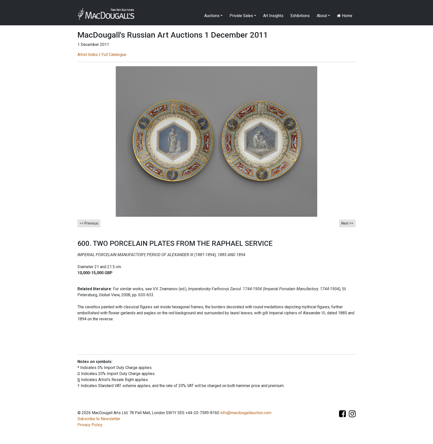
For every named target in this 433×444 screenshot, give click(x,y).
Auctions (212, 15)
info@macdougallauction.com (245, 412)
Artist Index (87, 54)
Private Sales (241, 15)
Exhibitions (300, 15)
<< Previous (89, 223)
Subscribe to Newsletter (98, 418)
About (322, 15)
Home (346, 15)
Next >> (347, 223)
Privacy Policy (89, 424)
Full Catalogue (113, 54)
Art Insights (273, 15)
